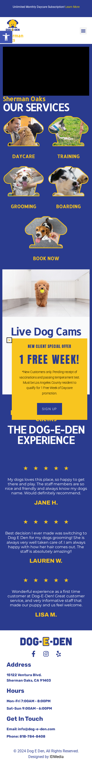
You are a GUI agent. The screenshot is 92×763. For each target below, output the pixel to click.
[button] (6, 37)
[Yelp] (58, 654)
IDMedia (57, 756)
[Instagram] (46, 654)
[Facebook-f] (33, 654)
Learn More (72, 7)
